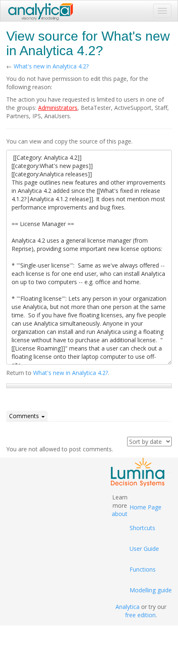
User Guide (144, 549)
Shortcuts (142, 528)
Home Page (145, 507)
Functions (143, 569)
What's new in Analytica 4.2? (51, 66)
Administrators (57, 108)
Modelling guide (151, 590)
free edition (140, 615)
